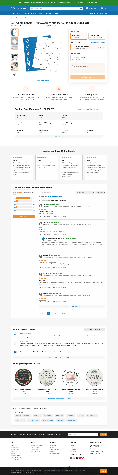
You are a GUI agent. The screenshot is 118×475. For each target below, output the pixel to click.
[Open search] (81, 8)
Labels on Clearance (16, 455)
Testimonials (73, 451)
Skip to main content (6, 1)
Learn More (94, 471)
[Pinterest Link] (80, 457)
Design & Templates (45, 13)
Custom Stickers (15, 449)
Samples (52, 451)
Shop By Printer (15, 459)
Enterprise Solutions (16, 457)
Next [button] (63, 313)
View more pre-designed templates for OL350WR (59, 398)
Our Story (72, 445)
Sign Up (104, 434)
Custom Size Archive (16, 453)
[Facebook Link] (71, 457)
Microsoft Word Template (26, 350)
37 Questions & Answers (54, 26)
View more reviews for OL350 (72, 306)
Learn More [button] (75, 70)
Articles (52, 447)
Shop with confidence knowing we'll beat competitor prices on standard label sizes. (59, 98)
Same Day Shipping (92, 94)
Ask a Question (24, 216)
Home (12, 18)
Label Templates (35, 447)
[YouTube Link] (82, 457)
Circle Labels (70, 415)
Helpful (43, 217)
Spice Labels (60, 420)
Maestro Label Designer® (26, 333)
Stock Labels (14, 451)
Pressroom (73, 449)
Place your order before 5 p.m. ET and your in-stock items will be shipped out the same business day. (92, 98)
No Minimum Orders (26, 94)
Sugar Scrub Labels (33, 420)
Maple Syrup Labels (48, 420)
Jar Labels (80, 415)
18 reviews (29, 26)
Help (56, 13)
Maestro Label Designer (37, 445)
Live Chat (93, 13)
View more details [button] (59, 136)
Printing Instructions (95, 329)
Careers (72, 447)
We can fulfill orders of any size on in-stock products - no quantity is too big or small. (26, 98)
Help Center (53, 445)
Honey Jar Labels (91, 415)
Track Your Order (54, 449)
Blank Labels (16, 13)
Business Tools (34, 449)
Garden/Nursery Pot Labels (23, 415)
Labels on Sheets (19, 18)
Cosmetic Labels (20, 420)
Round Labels (59, 415)
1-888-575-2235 (103, 13)
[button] (78, 36)
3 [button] (55, 313)
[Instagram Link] (74, 457)
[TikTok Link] (77, 457)
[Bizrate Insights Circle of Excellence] (74, 465)
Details (99, 47)
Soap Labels (37, 415)
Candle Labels (48, 415)
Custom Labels (29, 13)
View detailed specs (43, 80)
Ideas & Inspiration (35, 451)
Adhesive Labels (72, 420)
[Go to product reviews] (14, 26)
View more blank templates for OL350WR (59, 357)
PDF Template (24, 341)
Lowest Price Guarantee (59, 94)
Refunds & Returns (55, 453)
